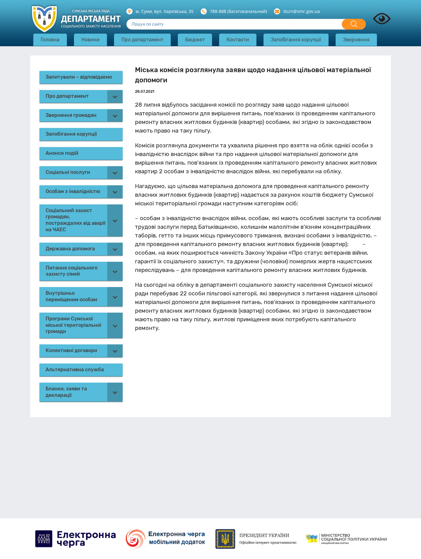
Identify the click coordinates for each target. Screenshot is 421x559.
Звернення (356, 40)
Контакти (238, 40)
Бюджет (195, 40)
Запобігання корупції (296, 40)
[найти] (354, 24)
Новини (90, 40)
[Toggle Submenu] (115, 96)
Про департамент (142, 40)
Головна (50, 40)
